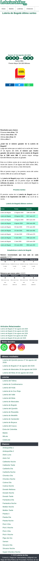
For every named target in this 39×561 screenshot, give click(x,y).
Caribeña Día (8, 469)
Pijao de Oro (7, 538)
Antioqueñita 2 (8, 451)
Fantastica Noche (9, 503)
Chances (29, 9)
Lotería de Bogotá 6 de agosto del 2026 (13, 336)
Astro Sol (6, 458)
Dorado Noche (8, 493)
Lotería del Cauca (10, 426)
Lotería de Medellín (10, 415)
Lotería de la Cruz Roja (12, 391)
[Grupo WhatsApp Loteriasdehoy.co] (4, 350)
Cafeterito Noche (9, 462)
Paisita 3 (6, 514)
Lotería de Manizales (11, 402)
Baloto (11, 9)
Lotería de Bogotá (10, 405)
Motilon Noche (8, 507)
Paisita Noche (8, 521)
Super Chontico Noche (11, 552)
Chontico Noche (9, 479)
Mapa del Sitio (5, 560)
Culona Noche (8, 486)
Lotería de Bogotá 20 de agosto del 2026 (14, 331)
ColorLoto (6, 440)
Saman (5, 541)
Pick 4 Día (7, 531)
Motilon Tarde (8, 510)
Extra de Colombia (10, 429)
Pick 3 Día (7, 524)
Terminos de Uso (32, 560)
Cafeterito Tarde (9, 465)
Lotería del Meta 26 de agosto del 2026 (18, 373)
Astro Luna (7, 455)
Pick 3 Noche (8, 528)
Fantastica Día (8, 500)
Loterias (20, 9)
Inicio (3, 9)
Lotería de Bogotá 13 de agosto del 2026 (14, 333)
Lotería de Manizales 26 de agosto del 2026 (20, 369)
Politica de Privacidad (18, 560)
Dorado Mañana (9, 489)
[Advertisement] (19, 34)
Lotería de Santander (11, 419)
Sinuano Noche (9, 548)
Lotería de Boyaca (10, 422)
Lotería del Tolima (9, 381)
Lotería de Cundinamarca (12, 384)
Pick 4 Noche (8, 534)
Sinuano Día (7, 545)
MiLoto (5, 436)
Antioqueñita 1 (8, 448)
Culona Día (7, 482)
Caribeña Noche (9, 472)
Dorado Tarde (8, 496)
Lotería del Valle (9, 395)
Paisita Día (7, 517)
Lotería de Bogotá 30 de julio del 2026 (13, 338)
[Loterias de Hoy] (14, 5)
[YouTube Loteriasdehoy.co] (13, 350)
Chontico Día (8, 475)
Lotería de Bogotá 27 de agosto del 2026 (14, 329)
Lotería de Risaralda (10, 412)
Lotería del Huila (9, 388)
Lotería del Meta (9, 398)
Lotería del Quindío (10, 408)
